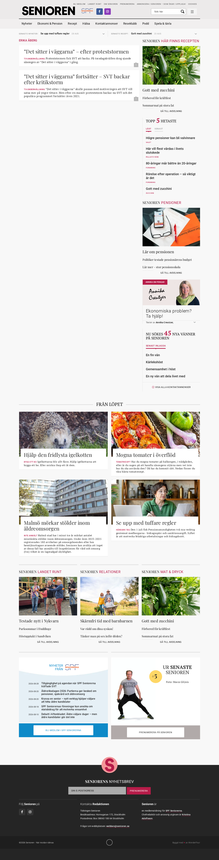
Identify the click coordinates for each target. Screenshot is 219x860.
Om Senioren (111, 4)
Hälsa (86, 23)
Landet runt (94, 4)
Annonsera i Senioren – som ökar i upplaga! (161, 4)
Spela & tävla (162, 23)
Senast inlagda (156, 346)
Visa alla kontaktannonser (173, 387)
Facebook (99, 11)
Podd (145, 23)
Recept (72, 23)
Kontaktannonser (106, 23)
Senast (159, 129)
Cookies (192, 4)
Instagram (107, 11)
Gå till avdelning (171, 111)
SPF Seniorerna (174, 810)
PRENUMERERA (127, 4)
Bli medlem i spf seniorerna (63, 730)
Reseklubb (130, 23)
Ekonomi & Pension (50, 23)
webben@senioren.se (117, 826)
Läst (149, 129)
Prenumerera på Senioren (155, 732)
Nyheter (27, 23)
